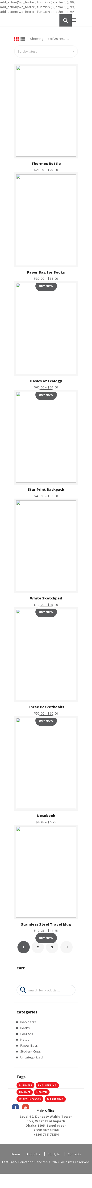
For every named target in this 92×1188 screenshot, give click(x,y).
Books (25, 1028)
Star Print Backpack (46, 489)
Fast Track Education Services (25, 1162)
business (25, 1085)
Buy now (46, 938)
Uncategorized (31, 1057)
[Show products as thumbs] (16, 39)
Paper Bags (29, 1045)
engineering (47, 1085)
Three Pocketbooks (46, 707)
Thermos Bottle (46, 163)
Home (15, 1154)
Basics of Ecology (46, 381)
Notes (24, 1039)
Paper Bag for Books (46, 272)
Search (22, 990)
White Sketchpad (46, 598)
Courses (26, 1034)
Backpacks (28, 1022)
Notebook (46, 815)
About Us (33, 1154)
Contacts (74, 1154)
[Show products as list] (23, 39)
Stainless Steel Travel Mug (46, 924)
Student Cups (30, 1051)
